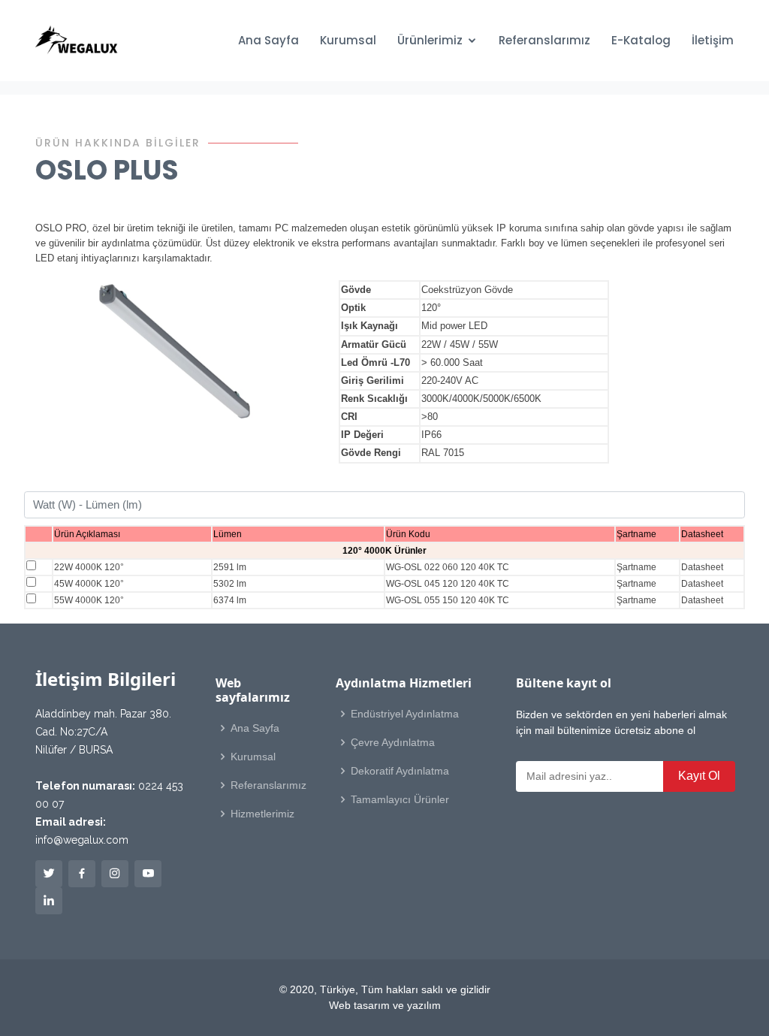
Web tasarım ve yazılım (385, 1005)
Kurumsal (348, 40)
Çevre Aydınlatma (393, 742)
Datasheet (702, 567)
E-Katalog (641, 40)
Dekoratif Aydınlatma (400, 771)
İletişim (713, 40)
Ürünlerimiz (430, 40)
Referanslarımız (544, 40)
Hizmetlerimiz (262, 813)
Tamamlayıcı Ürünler (400, 799)
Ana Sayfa (268, 40)
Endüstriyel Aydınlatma (405, 713)
